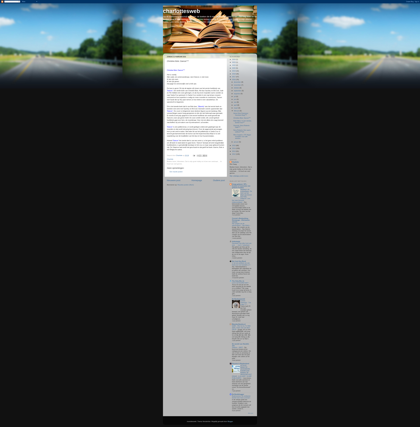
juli (235, 96)
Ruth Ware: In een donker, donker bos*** (242, 121)
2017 (234, 77)
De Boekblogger (238, 394)
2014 (234, 148)
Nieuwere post (173, 180)
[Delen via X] (202, 156)
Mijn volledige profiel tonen (239, 176)
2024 (234, 59)
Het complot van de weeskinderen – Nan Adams (241, 224)
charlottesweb (181, 11)
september (238, 91)
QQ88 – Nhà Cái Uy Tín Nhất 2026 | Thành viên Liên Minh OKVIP (241, 327)
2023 (234, 62)
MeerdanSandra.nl (239, 324)
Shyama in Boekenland (240, 363)
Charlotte (235, 162)
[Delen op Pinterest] (206, 156)
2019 (234, 71)
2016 (234, 79)
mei (235, 102)
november (237, 85)
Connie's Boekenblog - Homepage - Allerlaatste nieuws (241, 220)
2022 (234, 65)
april (235, 105)
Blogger (230, 421)
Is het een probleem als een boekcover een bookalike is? (241, 264)
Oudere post (219, 180)
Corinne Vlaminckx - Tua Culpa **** (245, 302)
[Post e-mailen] (193, 155)
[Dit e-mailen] (198, 156)
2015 (234, 145)
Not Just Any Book (239, 261)
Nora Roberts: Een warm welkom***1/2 (242, 131)
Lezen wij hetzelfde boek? (240, 283)
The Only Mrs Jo (238, 281)
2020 (234, 68)
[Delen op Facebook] (204, 156)
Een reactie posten (176, 172)
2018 (234, 74)
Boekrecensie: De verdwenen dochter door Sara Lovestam (241, 397)
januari (236, 142)
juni (235, 99)
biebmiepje (236, 241)
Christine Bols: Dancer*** (241, 118)
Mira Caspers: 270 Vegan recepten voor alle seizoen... (242, 136)
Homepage (197, 180)
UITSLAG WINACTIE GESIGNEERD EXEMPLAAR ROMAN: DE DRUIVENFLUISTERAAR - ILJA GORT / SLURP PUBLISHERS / (242, 372)
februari (237, 111)
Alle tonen (250, 413)
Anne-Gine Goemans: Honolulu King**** (240, 114)
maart (236, 108)
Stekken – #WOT (237, 347)
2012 (234, 154)
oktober (237, 88)
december (237, 82)
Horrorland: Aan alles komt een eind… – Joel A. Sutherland (241, 244)
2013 (234, 151)
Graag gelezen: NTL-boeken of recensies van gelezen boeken (241, 185)
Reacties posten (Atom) (186, 185)
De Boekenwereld (238, 299)
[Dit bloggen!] (200, 156)
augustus (237, 93)
